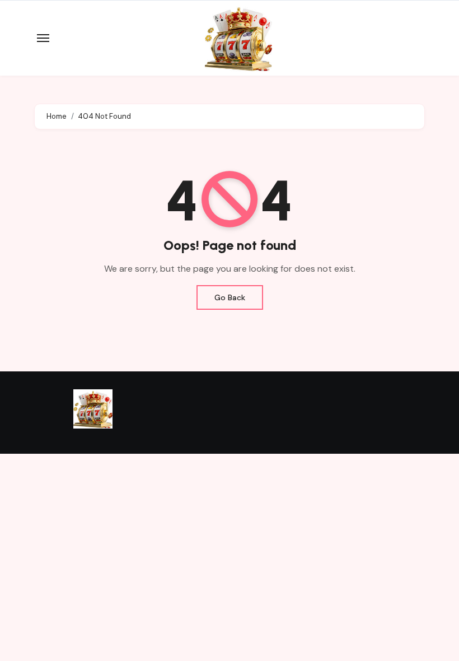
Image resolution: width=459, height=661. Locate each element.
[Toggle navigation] (43, 38)
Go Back (229, 297)
